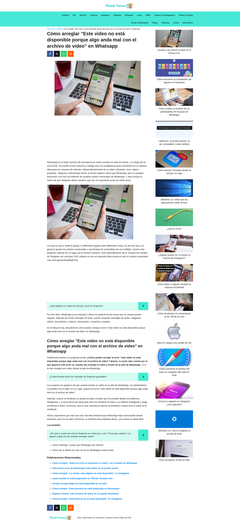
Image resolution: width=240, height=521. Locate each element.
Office (148, 15)
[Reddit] (71, 54)
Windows (129, 15)
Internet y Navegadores (164, 15)
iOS (74, 15)
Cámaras (165, 23)
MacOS (83, 15)
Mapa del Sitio (125, 518)
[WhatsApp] (64, 54)
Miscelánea (188, 23)
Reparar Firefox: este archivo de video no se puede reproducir (85, 493)
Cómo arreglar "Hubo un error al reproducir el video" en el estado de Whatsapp (94, 463)
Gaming (93, 15)
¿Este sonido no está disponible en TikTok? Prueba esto (82, 478)
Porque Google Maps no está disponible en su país (79, 483)
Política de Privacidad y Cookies (99, 518)
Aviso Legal (81, 518)
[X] (57, 54)
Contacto (116, 518)
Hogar (155, 23)
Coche (176, 23)
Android (65, 15)
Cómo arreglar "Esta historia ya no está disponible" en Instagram (87, 499)
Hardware (105, 15)
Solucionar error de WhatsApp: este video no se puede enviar (85, 468)
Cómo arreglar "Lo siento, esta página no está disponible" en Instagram (90, 473)
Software (117, 15)
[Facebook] (50, 54)
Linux (139, 15)
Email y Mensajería (139, 23)
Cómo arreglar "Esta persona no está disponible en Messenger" (86, 488)
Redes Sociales (186, 15)
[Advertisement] (97, 136)
